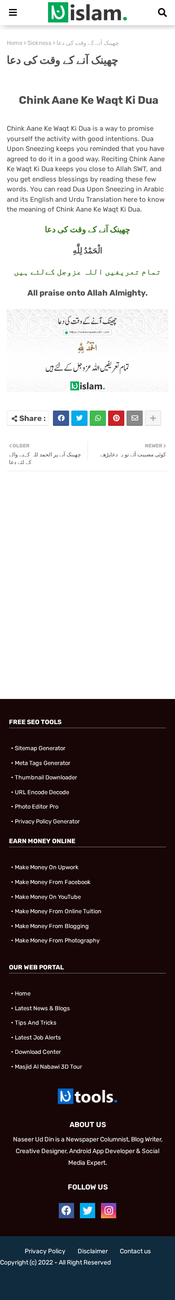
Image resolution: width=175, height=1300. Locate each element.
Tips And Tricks (36, 1022)
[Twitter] (79, 418)
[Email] (135, 418)
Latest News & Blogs (42, 1008)
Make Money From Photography (57, 940)
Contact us (135, 1251)
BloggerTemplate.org (87, 1286)
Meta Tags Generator (42, 763)
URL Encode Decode (42, 792)
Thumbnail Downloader (46, 777)
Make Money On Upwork (47, 867)
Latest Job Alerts (38, 1037)
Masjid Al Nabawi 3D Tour (48, 1066)
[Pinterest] (116, 418)
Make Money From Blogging (52, 926)
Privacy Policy (45, 1251)
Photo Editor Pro (36, 806)
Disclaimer (93, 1251)
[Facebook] (61, 418)
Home (14, 43)
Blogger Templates (83, 1277)
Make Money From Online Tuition (58, 911)
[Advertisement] (87, 609)
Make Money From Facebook (53, 882)
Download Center (38, 1051)
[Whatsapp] (98, 418)
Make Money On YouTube (48, 896)
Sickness (39, 43)
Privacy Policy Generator (47, 821)
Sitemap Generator (40, 748)
